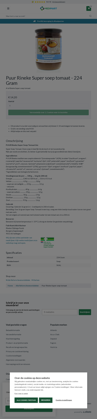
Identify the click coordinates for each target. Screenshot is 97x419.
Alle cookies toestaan (26, 400)
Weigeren (45, 400)
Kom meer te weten (21, 393)
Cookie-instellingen (64, 400)
